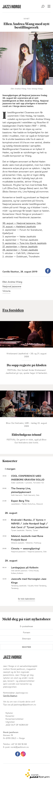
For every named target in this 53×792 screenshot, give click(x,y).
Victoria (6, 291)
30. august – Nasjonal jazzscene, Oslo (21, 223)
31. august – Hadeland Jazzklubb (19, 226)
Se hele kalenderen (26, 599)
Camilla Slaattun (10, 695)
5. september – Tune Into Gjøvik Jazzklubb (24, 243)
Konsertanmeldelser (15, 719)
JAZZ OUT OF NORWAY (17, 725)
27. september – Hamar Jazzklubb (20, 246)
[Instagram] (23, 755)
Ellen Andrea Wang (12, 281)
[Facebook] (18, 755)
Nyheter (9, 713)
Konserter (10, 716)
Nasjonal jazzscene (11, 286)
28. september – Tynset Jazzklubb (20, 249)
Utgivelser (10, 722)
